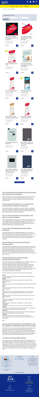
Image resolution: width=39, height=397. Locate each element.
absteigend (6, 19)
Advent (21, 6)
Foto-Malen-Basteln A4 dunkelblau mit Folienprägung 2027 (27, 171)
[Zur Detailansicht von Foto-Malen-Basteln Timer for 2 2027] (12, 83)
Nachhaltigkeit (29, 381)
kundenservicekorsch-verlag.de (33, 361)
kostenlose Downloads (9, 390)
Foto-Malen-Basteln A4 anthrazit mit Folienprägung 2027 (27, 144)
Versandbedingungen (29, 390)
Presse (9, 388)
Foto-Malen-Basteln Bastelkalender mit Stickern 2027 (27, 65)
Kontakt (29, 376)
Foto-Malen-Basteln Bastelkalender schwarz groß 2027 (12, 38)
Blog (10, 385)
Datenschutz (29, 388)
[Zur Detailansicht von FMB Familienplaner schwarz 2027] (27, 83)
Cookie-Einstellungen (19, 372)
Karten (16, 6)
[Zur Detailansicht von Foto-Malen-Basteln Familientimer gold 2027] (12, 109)
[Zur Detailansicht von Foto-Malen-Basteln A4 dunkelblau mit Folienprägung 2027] (27, 161)
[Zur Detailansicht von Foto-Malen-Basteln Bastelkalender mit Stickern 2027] (27, 56)
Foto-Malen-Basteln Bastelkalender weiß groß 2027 (26, 38)
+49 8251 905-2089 (33, 359)
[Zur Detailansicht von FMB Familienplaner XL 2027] (12, 56)
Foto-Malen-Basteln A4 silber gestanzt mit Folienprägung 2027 (12, 171)
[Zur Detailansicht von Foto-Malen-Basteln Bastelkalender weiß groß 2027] (27, 29)
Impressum (29, 385)
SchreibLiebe (26, 6)
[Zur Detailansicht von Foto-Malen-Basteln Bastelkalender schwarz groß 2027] (12, 29)
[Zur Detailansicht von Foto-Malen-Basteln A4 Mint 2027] (12, 134)
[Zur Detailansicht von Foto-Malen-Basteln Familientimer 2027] (27, 109)
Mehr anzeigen (19, 182)
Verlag (29, 378)
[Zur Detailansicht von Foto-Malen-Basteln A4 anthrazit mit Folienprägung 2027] (27, 134)
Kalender (12, 6)
